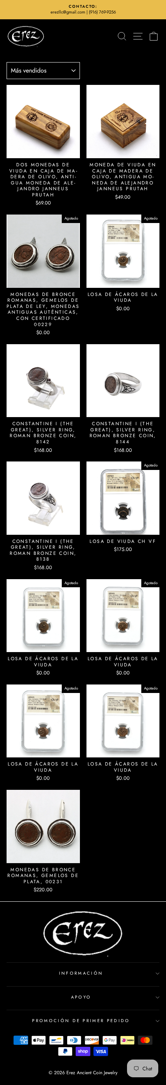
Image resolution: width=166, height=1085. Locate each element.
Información (81, 973)
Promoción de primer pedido (81, 1020)
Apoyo (81, 997)
